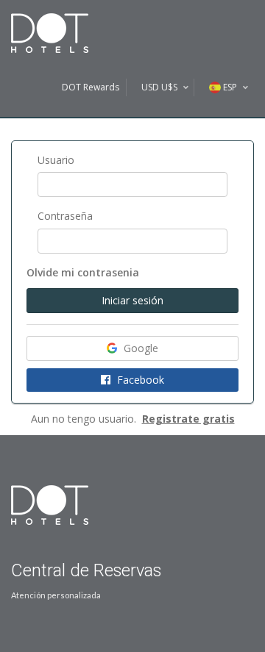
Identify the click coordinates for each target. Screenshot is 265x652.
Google (139, 348)
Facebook (139, 380)
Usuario (56, 160)
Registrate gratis (188, 419)
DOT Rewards (90, 87)
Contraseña (65, 216)
